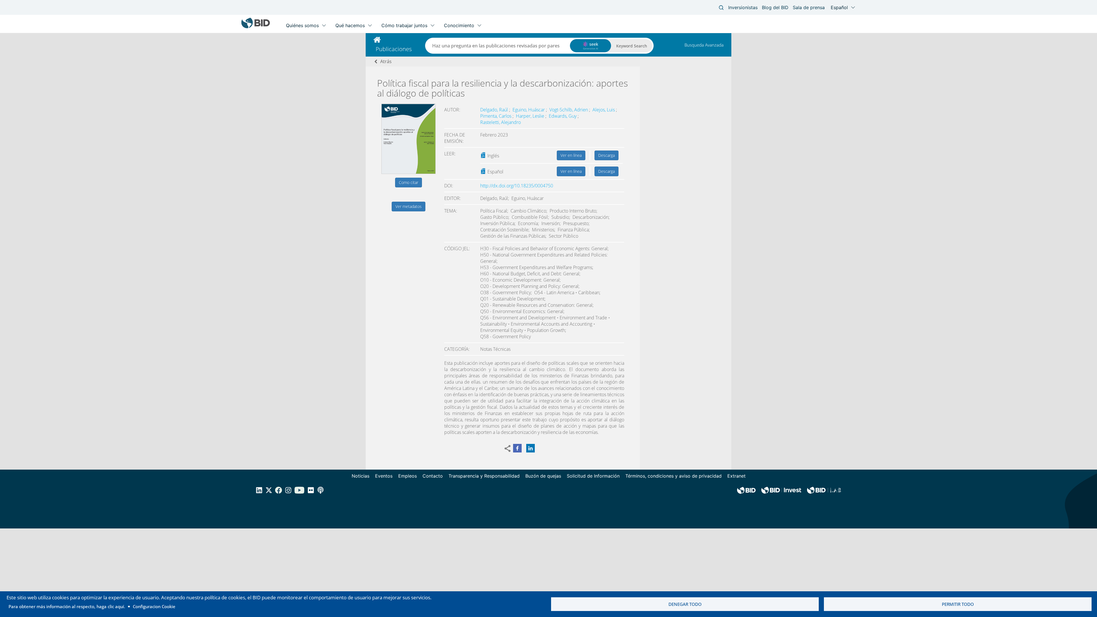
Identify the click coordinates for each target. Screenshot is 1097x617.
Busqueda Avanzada (704, 45)
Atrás (386, 61)
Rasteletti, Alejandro (500, 122)
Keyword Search (631, 46)
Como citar (408, 182)
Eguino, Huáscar (529, 110)
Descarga (606, 155)
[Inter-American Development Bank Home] (255, 27)
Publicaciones (394, 49)
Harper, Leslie (530, 116)
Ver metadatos (408, 206)
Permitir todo (958, 604)
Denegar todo (685, 604)
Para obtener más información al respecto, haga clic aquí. (67, 606)
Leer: (450, 154)
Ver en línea (571, 155)
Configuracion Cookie (154, 606)
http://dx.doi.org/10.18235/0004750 (516, 186)
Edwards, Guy (563, 116)
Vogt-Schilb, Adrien (569, 110)
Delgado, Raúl (494, 110)
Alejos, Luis (604, 110)
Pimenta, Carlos (496, 116)
